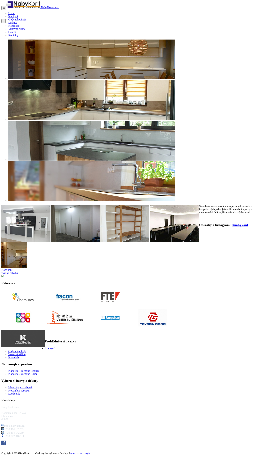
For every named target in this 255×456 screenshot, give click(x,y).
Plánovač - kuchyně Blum (22, 373)
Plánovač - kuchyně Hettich (23, 370)
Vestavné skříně (17, 28)
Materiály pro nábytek (20, 387)
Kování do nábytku (18, 390)
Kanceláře (13, 25)
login (87, 453)
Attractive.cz (76, 453)
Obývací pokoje (17, 19)
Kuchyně (13, 16)
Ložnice (12, 22)
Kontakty (13, 35)
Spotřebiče (14, 393)
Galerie (12, 32)
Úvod (11, 13)
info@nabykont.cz (14, 425)
